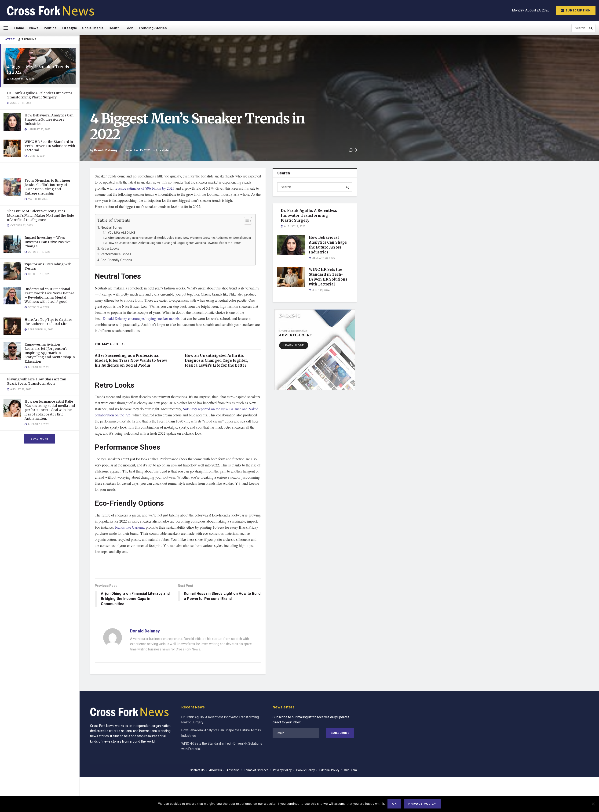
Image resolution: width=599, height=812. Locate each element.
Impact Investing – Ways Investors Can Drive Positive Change (47, 241)
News (34, 28)
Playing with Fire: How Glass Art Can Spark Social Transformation (36, 381)
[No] (593, 803)
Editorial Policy (329, 770)
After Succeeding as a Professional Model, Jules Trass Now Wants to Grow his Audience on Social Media (179, 237)
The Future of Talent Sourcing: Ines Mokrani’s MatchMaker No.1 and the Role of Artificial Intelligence (40, 215)
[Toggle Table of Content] (245, 221)
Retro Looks (110, 248)
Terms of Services (256, 770)
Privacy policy (422, 803)
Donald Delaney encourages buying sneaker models (141, 318)
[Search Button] (591, 28)
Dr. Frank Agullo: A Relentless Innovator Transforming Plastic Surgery (39, 95)
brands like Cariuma (130, 527)
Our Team (350, 770)
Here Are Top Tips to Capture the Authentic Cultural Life (48, 322)
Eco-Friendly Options (116, 260)
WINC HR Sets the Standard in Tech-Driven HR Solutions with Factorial (50, 146)
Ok (394, 803)
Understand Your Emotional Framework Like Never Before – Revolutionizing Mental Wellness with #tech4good (49, 295)
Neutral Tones (111, 227)
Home (19, 28)
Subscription (578, 10)
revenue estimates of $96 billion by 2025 (144, 188)
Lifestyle (69, 28)
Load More (39, 439)
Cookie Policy (305, 770)
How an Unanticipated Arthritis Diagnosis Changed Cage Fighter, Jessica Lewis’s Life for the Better (174, 243)
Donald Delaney (105, 150)
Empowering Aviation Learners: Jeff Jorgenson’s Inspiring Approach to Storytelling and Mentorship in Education (50, 353)
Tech (129, 28)
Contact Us (197, 770)
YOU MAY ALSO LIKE (121, 232)
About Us (215, 770)
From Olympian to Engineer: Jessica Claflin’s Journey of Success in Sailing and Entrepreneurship (48, 186)
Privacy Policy (282, 770)
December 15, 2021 (138, 150)
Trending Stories (153, 28)
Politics (50, 28)
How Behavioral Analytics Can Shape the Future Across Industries (49, 119)
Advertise (232, 770)
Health (114, 28)
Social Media (92, 28)
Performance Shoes (116, 254)
